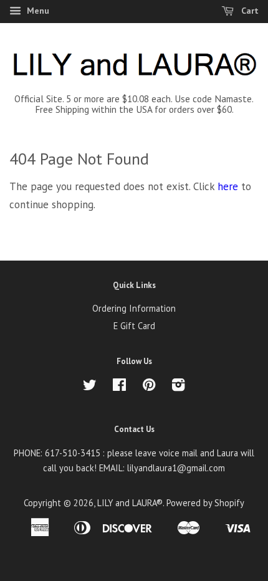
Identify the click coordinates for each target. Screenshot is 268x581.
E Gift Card (134, 326)
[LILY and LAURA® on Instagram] (178, 387)
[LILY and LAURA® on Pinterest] (149, 387)
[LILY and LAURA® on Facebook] (119, 387)
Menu (36, 10)
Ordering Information (134, 308)
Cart (249, 10)
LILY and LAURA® (130, 503)
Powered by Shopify (205, 503)
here (228, 186)
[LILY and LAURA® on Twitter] (90, 387)
